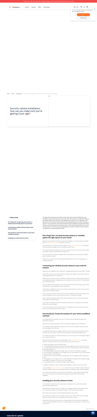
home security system (76, 245)
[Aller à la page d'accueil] (18, 7)
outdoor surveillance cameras (58, 368)
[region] (48, 1)
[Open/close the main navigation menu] (10, 7)
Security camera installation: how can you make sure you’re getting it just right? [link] (40, 93)
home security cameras (76, 340)
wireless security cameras (53, 242)
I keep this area (83, 17)
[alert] (83, 14)
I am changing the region (83, 14)
